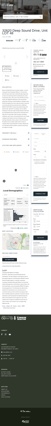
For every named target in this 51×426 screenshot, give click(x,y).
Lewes (19, 306)
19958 (23, 306)
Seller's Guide (6, 374)
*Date (34, 149)
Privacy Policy (35, 115)
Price (34, 219)
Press (3, 395)
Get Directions (9, 259)
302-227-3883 (38, 62)
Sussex (15, 306)
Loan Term (35, 214)
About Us (4, 389)
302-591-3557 (46, 1)
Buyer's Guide (5, 372)
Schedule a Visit (43, 134)
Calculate (40, 237)
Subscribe (40, 120)
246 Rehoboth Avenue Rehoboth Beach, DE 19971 (9, 347)
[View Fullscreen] (4, 240)
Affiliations (5, 391)
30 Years (42, 214)
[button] (40, 17)
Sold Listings (5, 397)
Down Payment (36, 224)
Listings (8, 306)
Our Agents (35, 75)
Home (3, 306)
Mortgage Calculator (8, 375)
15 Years (37, 216)
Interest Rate (36, 229)
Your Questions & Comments (39, 159)
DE (11, 306)
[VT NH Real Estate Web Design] (25, 421)
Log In (5, 358)
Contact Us (40, 72)
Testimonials (5, 393)
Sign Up (11, 358)
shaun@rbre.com (7, 352)
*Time (34, 154)
